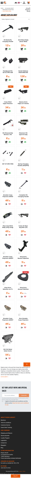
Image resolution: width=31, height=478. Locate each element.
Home (2, 8)
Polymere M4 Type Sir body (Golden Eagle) (23, 134)
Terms (24, 471)
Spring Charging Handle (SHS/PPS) (23, 164)
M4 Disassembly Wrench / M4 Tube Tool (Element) (8, 135)
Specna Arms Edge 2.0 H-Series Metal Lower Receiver (23, 104)
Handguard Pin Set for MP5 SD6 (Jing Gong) (8, 72)
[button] (16, 3)
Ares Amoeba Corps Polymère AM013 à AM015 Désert (23, 321)
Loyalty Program (5, 438)
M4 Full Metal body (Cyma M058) (7, 351)
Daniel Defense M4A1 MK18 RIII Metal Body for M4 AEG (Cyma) (23, 73)
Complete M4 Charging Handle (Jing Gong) (23, 196)
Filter (15, 476)
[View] (21, 173)
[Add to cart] (6, 49)
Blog (2, 447)
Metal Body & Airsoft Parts (8, 9)
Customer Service (5, 425)
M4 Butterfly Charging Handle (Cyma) (7, 41)
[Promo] (23, 277)
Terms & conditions (6, 422)
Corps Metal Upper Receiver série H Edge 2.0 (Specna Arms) (8, 104)
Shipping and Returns (6, 433)
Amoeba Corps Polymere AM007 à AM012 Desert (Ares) (7, 321)
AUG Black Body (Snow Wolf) (23, 40)
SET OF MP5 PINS (7, 164)
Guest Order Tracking (6, 427)
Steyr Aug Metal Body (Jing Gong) (7, 226)
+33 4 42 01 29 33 (5, 468)
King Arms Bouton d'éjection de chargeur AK (23, 258)
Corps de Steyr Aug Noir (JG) (23, 226)
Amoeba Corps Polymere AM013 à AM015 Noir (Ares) (8, 197)
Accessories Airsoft (9, 8)
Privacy (20, 471)
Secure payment (5, 435)
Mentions (3, 420)
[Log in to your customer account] (24, 3)
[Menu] (2, 3)
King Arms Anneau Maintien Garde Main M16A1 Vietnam (23, 290)
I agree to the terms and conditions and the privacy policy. (17, 403)
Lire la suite (4, 376)
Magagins (3, 445)
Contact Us (4, 443)
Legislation (4, 440)
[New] (7, 91)
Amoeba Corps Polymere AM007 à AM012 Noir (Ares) (7, 259)
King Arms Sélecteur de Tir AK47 (8, 289)
